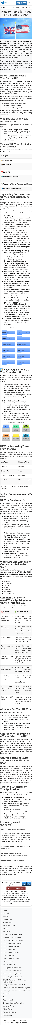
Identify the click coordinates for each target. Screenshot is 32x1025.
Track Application (8, 1000)
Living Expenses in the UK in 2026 (14, 985)
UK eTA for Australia (9, 950)
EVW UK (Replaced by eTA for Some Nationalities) (14, 981)
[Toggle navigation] (29, 2)
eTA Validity (6, 931)
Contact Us (6, 994)
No (29, 884)
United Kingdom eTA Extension (13, 977)
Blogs (5, 997)
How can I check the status (12, 937)
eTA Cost (6, 928)
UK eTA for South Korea (11, 959)
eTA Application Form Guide (12, 968)
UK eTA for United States (11, 947)
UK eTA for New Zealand (11, 953)
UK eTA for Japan (8, 956)
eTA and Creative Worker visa (12, 971)
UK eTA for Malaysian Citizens (13, 943)
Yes (24, 884)
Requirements (7, 922)
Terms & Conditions (9, 1012)
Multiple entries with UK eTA (12, 934)
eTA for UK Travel (8, 1006)
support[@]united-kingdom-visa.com (16, 1020)
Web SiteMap (7, 1015)
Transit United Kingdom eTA (12, 974)
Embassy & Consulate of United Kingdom (16, 991)
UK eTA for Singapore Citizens (13, 940)
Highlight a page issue (16, 888)
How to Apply (7, 919)
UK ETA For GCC (8, 962)
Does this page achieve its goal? (11, 884)
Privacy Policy (7, 1009)
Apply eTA (21, 2)
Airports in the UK (9, 965)
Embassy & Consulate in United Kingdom (16, 988)
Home (5, 7)
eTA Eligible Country (9, 925)
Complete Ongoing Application (13, 1003)
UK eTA (5, 916)
